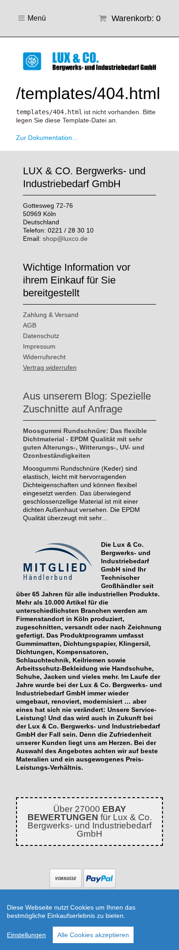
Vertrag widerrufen (50, 367)
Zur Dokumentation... (47, 137)
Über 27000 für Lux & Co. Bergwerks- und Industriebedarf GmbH (90, 821)
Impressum (39, 346)
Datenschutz (41, 335)
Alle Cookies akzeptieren (93, 935)
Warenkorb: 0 (135, 18)
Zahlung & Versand (50, 314)
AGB (29, 325)
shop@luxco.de (65, 238)
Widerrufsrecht (44, 357)
